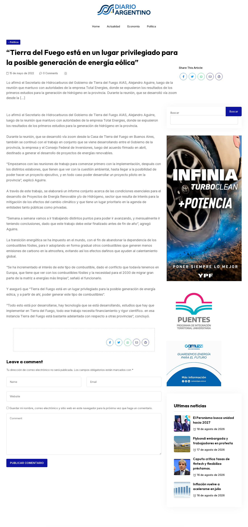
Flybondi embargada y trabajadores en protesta (213, 440)
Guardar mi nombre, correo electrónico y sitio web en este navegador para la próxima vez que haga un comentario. (81, 408)
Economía (133, 26)
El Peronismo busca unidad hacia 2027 (213, 420)
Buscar (174, 112)
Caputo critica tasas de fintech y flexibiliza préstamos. (211, 463)
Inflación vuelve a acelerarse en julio (207, 486)
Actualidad (113, 26)
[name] (183, 76)
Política (151, 26)
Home (96, 26)
